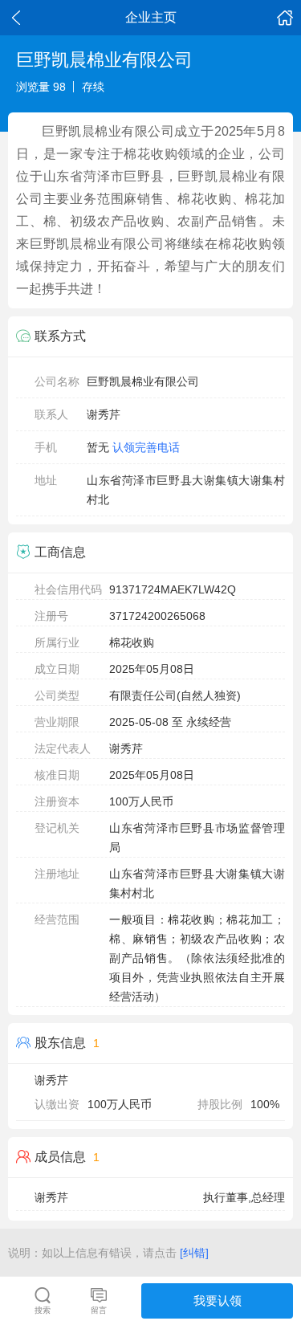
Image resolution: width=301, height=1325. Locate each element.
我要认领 (217, 1300)
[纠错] (194, 1252)
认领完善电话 (146, 447)
